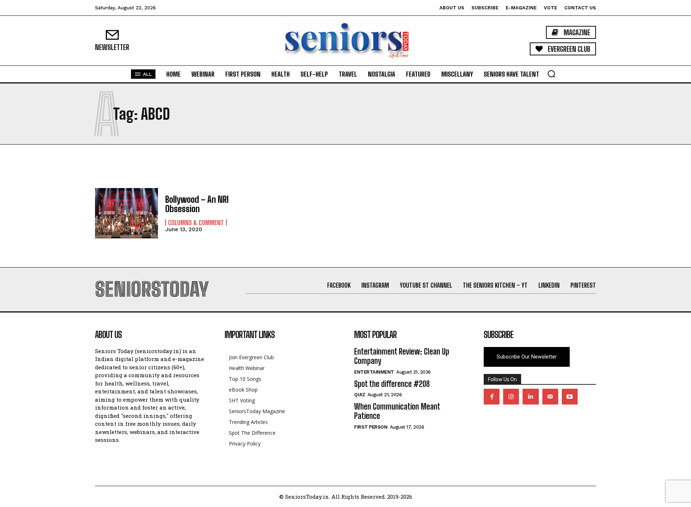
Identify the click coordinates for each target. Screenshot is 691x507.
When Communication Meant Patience (397, 411)
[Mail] (550, 397)
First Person (370, 427)
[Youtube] (570, 397)
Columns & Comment (196, 222)
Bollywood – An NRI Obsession (197, 204)
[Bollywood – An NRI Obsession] (126, 213)
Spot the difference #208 (392, 384)
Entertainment (374, 372)
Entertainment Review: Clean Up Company (401, 356)
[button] (551, 73)
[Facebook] (492, 397)
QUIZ (359, 394)
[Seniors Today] (345, 40)
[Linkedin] (530, 397)
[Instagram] (511, 397)
